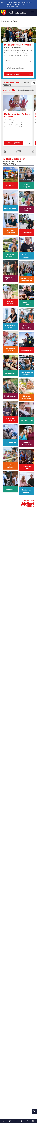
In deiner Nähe (9, 90)
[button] (4, 151)
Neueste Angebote (26, 90)
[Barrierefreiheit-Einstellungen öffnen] (34, 1111)
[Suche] (4, 1121)
